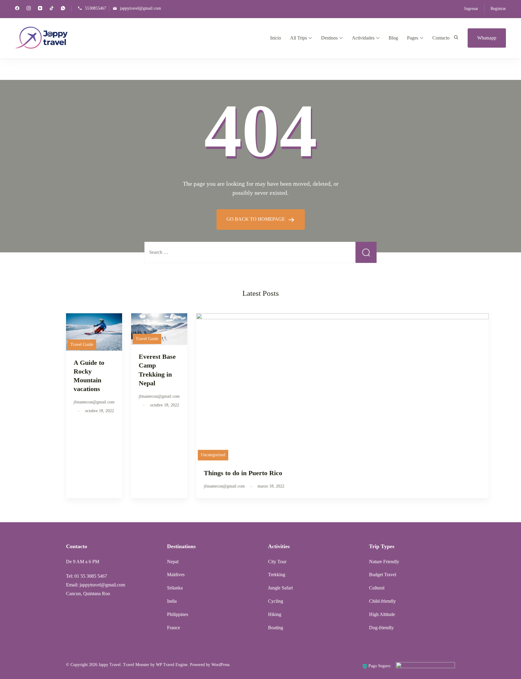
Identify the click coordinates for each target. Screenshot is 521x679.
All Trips (298, 37)
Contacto (441, 37)
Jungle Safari (280, 587)
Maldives (176, 574)
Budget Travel (382, 574)
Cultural (376, 587)
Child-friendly (382, 601)
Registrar (498, 8)
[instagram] (29, 9)
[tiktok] (51, 9)
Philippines (177, 614)
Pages (412, 37)
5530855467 (95, 8)
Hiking (274, 614)
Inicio (275, 37)
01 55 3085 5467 (90, 576)
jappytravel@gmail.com (140, 8)
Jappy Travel (110, 664)
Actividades (363, 37)
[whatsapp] (63, 9)
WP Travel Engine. (172, 664)
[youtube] (40, 9)
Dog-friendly (381, 627)
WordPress (220, 664)
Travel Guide (82, 344)
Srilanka (175, 587)
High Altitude (382, 614)
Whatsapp (486, 37)
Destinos (329, 37)
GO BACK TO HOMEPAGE (256, 219)
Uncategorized (213, 455)
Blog (393, 37)
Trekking (276, 574)
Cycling (275, 601)
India (172, 601)
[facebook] (17, 9)
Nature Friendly (384, 561)
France (173, 627)
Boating (275, 627)
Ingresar (471, 8)
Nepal (172, 561)
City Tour (277, 561)
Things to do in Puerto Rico (243, 473)
